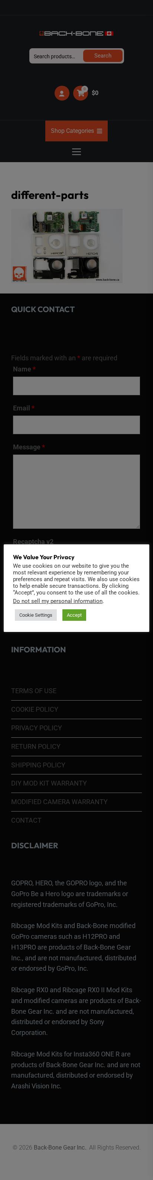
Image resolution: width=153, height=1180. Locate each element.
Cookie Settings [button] (35, 615)
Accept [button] (74, 615)
